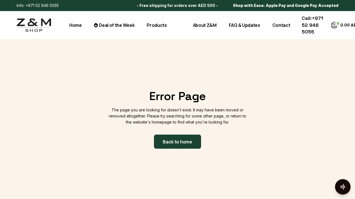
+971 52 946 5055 (42, 5)
